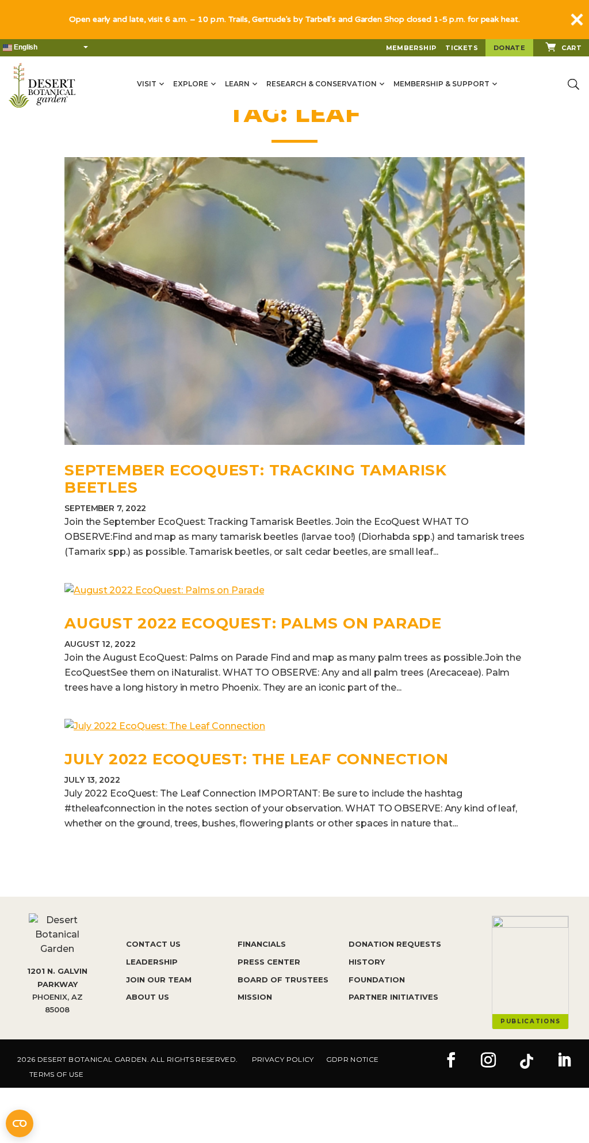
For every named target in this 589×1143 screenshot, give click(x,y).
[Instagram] (488, 1061)
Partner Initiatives (393, 996)
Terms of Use (56, 1074)
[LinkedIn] (564, 1061)
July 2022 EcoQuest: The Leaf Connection (256, 759)
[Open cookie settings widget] (19, 1123)
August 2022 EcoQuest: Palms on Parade (253, 623)
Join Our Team (159, 979)
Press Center (269, 961)
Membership (411, 48)
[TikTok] (526, 1061)
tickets (461, 48)
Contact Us (153, 943)
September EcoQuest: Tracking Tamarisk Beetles (255, 479)
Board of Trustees (283, 979)
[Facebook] (451, 1061)
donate (509, 48)
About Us (147, 996)
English (24, 47)
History (367, 961)
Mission (255, 996)
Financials (262, 943)
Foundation (377, 979)
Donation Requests (395, 943)
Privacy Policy (283, 1059)
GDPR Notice (352, 1059)
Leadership (152, 961)
